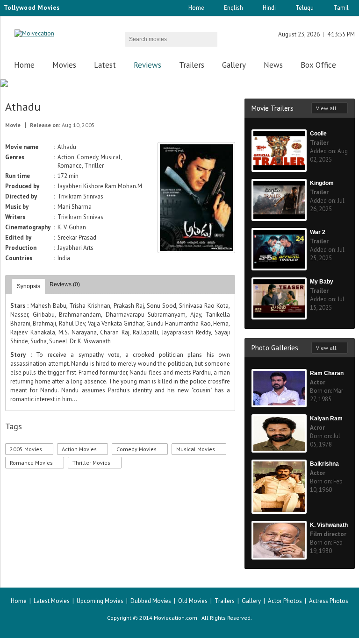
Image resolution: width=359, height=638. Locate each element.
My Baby (321, 281)
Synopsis (28, 286)
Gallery (234, 65)
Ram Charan (327, 373)
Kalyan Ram (326, 418)
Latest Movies (52, 601)
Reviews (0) (65, 284)
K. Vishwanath (329, 525)
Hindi (269, 8)
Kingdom (322, 183)
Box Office (318, 65)
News (273, 65)
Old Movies (193, 601)
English (233, 8)
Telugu (304, 8)
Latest (105, 65)
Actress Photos (328, 601)
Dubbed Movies (150, 601)
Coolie (318, 133)
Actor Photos (285, 601)
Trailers (191, 65)
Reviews (147, 65)
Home (196, 8)
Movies (64, 65)
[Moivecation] (34, 33)
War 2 (317, 232)
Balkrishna (324, 464)
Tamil (341, 8)
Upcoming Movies (100, 601)
